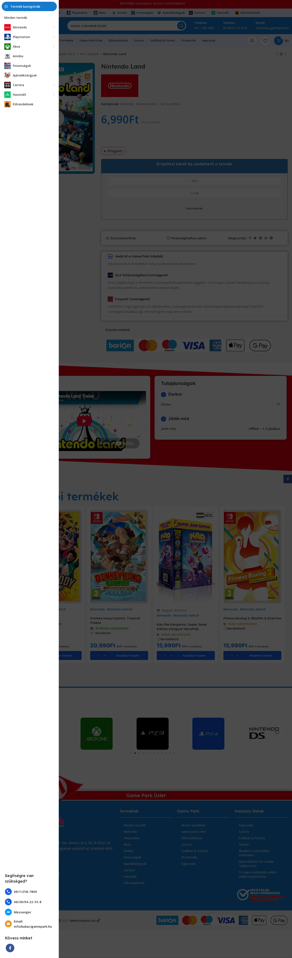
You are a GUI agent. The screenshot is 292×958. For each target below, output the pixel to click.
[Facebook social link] (10, 948)
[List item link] (29, 891)
